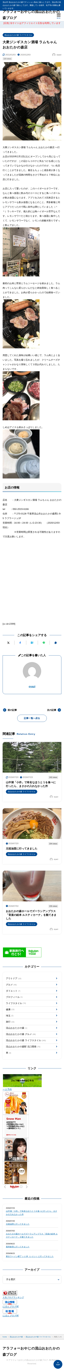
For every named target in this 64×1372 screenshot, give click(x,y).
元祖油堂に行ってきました (18, 1224)
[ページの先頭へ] (57, 1364)
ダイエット (13, 990)
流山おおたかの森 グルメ (21, 1034)
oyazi (32, 686)
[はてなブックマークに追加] (32, 643)
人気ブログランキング (13, 1297)
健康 (10, 1009)
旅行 (10, 1021)
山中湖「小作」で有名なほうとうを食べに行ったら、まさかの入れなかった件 (31, 1213)
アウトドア (13, 978)
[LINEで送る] (44, 643)
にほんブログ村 (11, 1306)
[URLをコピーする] (55, 643)
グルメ (11, 984)
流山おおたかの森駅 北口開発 (23, 1046)
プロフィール (14, 997)
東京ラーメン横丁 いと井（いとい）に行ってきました (30, 1256)
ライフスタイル (16, 1003)
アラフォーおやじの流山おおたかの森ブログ (31, 14)
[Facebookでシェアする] (20, 643)
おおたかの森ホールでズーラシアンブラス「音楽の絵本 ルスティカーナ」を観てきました (32, 1235)
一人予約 (7, 1089)
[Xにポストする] (8, 643)
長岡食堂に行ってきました (18, 1247)
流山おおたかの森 (16, 1028)
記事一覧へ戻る (32, 718)
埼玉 (9, 1015)
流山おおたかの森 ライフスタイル (18, 35)
